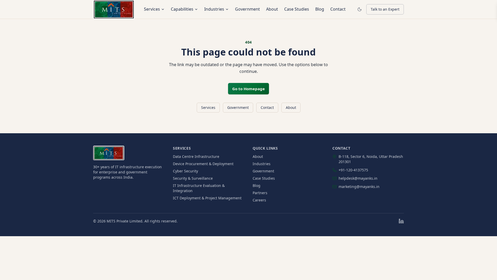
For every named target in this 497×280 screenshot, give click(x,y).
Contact (338, 9)
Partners (260, 192)
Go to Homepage (248, 88)
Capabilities (182, 9)
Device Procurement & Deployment (203, 163)
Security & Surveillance (193, 178)
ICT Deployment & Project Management (207, 197)
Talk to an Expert (385, 9)
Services (152, 9)
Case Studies (296, 9)
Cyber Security (185, 171)
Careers (259, 200)
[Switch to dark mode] (359, 9)
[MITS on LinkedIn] (401, 221)
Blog (319, 9)
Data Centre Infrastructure (196, 156)
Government (247, 9)
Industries (214, 9)
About (272, 9)
